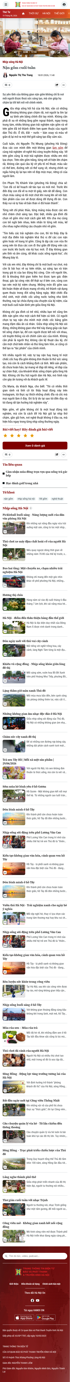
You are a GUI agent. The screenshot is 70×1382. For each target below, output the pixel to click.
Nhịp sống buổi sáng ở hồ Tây (22, 1005)
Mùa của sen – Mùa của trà (20, 1028)
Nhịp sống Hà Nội (13, 62)
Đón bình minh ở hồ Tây (19, 809)
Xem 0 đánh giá (35, 445)
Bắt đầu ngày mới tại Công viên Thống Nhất (31, 1100)
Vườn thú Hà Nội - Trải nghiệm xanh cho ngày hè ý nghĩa (35, 907)
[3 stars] (18, 436)
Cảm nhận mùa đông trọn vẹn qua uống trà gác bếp (36, 473)
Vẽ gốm (43, 499)
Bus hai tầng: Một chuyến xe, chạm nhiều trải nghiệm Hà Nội (33, 570)
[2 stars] (12, 436)
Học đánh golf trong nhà (22, 483)
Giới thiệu (13, 1284)
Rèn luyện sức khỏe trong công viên (26, 981)
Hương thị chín (13, 595)
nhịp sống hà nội (26, 499)
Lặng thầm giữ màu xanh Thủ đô (24, 690)
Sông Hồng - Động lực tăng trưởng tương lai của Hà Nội (34, 1075)
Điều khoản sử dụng (30, 1284)
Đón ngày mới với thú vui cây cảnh (25, 641)
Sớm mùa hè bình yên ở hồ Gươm (24, 786)
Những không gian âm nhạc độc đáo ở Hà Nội (32, 714)
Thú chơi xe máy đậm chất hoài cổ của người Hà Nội (34, 543)
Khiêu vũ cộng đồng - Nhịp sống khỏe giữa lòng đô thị (34, 665)
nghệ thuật (57, 499)
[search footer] (6, 1256)
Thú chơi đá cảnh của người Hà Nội (26, 1051)
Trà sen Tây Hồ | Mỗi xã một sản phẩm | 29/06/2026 (28, 761)
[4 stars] (25, 436)
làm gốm (57, 147)
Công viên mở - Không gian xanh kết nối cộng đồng (33, 1225)
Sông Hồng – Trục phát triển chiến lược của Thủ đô (34, 1152)
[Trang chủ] (23, 13)
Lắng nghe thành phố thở (19, 1177)
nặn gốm (8, 499)
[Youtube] (37, 1301)
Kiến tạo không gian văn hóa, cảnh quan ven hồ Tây (34, 857)
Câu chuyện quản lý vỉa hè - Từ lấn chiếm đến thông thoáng (32, 1125)
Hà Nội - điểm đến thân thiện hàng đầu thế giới (33, 618)
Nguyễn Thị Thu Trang (21, 75)
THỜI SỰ (34, 13)
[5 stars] (32, 436)
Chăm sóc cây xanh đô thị (19, 737)
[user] (64, 4)
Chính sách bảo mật (51, 1284)
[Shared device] (57, 85)
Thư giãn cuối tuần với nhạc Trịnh (25, 1200)
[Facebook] (32, 1301)
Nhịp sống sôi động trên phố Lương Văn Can (32, 832)
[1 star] (5, 436)
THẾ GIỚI (59, 13)
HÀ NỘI (46, 13)
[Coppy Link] (63, 85)
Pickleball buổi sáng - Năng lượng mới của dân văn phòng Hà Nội (33, 516)
